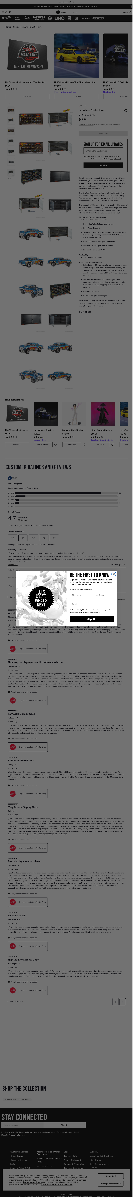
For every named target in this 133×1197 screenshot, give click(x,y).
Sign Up (91, 619)
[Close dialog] (114, 574)
